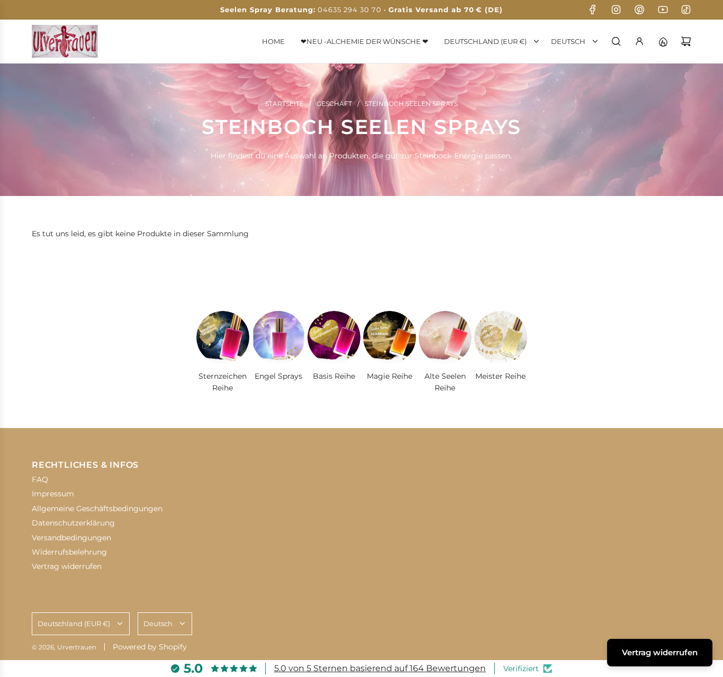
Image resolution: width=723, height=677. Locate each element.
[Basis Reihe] (334, 337)
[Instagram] (616, 9)
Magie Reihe (389, 376)
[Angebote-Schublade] (662, 41)
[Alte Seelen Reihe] (445, 337)
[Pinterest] (639, 9)
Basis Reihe (334, 376)
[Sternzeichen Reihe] (222, 337)
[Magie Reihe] (389, 337)
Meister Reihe (500, 376)
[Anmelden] (639, 41)
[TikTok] (686, 9)
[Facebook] (592, 9)
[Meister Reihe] (500, 337)
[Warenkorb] (686, 41)
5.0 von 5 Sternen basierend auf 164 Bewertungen (380, 668)
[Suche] (616, 41)
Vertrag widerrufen (660, 652)
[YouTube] (662, 9)
